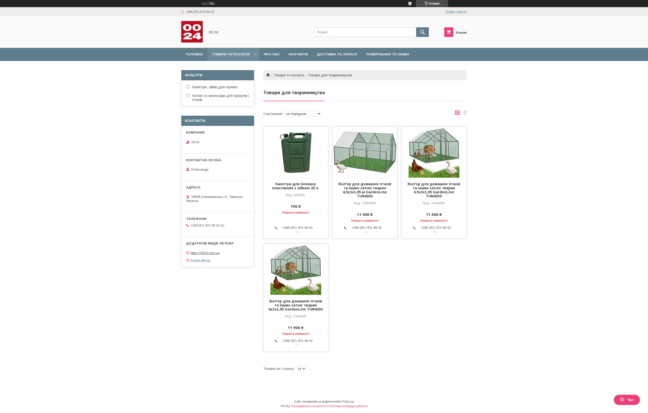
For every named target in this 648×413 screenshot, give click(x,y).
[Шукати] (422, 32)
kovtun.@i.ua (200, 260)
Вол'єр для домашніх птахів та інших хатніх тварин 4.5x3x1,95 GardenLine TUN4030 (434, 190)
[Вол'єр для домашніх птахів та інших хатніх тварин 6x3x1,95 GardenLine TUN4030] (296, 269)
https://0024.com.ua (205, 253)
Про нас (272, 54)
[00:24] (192, 41)
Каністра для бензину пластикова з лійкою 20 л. (295, 186)
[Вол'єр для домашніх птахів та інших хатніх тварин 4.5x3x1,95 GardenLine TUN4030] (434, 152)
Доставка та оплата (337, 54)
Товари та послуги (231, 54)
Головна (194, 54)
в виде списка (464, 113)
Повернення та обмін (387, 54)
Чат (630, 400)
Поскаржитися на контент (309, 406)
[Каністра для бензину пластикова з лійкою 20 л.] (296, 152)
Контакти (298, 54)
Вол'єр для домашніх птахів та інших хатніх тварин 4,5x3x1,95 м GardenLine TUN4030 (364, 190)
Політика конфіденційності (348, 406)
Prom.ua (348, 401)
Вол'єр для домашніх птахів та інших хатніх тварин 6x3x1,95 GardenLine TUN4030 (296, 305)
